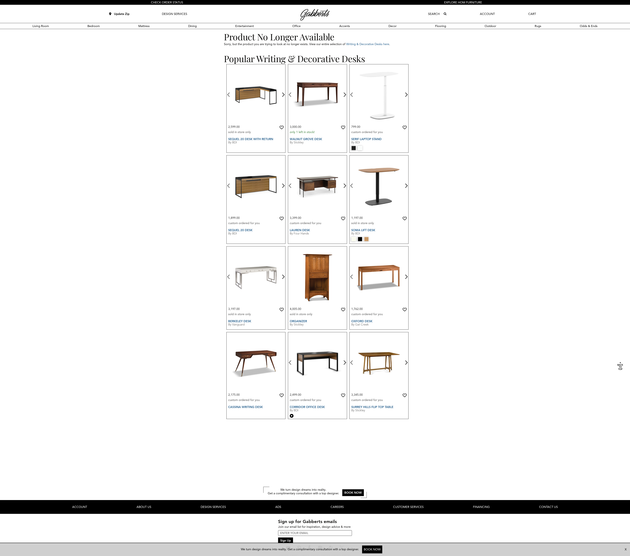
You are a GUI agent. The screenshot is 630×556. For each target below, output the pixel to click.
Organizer (298, 321)
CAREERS (337, 507)
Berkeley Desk (239, 321)
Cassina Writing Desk (245, 407)
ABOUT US (143, 507)
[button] (282, 127)
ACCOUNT (487, 14)
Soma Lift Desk (363, 230)
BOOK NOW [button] (353, 492)
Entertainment (244, 26)
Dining (192, 26)
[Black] (353, 148)
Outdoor (490, 26)
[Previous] (228, 94)
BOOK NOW (372, 549)
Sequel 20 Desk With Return (250, 139)
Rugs (538, 26)
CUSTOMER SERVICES (408, 507)
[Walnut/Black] (366, 239)
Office (296, 26)
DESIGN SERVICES (174, 14)
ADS (278, 507)
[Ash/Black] (360, 239)
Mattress (144, 26)
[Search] (444, 14)
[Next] (283, 94)
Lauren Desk (300, 230)
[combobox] (435, 14)
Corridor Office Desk (307, 407)
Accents (344, 26)
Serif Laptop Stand (366, 139)
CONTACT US (548, 507)
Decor (392, 26)
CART (532, 14)
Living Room (40, 26)
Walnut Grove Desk (306, 139)
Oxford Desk (361, 321)
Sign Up (285, 540)
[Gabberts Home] (315, 15)
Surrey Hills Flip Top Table (372, 407)
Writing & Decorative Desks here (367, 44)
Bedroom (93, 26)
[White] (360, 148)
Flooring (440, 26)
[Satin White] (353, 239)
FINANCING (481, 507)
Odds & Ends (589, 26)
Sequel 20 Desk (240, 230)
